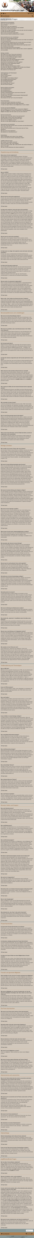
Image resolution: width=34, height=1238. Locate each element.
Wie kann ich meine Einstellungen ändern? (9, 38)
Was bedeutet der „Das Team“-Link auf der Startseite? (12, 97)
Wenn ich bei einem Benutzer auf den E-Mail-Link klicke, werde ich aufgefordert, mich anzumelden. (17, 49)
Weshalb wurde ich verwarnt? (7, 64)
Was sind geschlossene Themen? (7, 83)
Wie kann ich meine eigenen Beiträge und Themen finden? (12, 121)
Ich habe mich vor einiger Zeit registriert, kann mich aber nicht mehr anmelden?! (17, 30)
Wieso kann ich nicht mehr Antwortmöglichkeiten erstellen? (12, 59)
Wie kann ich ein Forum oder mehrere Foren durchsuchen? (13, 116)
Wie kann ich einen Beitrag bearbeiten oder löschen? (11, 55)
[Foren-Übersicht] (4, 4)
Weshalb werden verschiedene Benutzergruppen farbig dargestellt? (14, 95)
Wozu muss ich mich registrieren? (7, 23)
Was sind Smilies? (4, 76)
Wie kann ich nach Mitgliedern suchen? (8, 119)
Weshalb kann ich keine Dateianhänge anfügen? (10, 63)
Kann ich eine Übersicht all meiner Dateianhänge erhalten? (12, 137)
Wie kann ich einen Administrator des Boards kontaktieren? (12, 147)
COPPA (12, 213)
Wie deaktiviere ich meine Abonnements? (9, 131)
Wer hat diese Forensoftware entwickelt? (9, 142)
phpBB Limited (19, 379)
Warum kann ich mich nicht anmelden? (8, 28)
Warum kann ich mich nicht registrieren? (9, 26)
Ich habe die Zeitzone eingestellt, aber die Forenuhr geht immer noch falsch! (16, 42)
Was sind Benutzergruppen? (6, 91)
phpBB (12, 1236)
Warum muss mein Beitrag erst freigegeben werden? (11, 68)
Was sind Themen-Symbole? (6, 84)
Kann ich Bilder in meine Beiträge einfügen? (9, 77)
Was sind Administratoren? (6, 88)
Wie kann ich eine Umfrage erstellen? (8, 58)
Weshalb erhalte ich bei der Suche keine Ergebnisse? (11, 117)
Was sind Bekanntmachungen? (7, 80)
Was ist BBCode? (4, 74)
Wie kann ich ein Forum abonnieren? (8, 130)
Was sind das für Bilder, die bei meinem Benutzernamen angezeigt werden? (16, 44)
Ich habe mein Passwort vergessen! (8, 31)
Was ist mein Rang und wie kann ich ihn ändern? (10, 47)
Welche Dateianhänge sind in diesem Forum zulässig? (11, 136)
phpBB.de (29, 379)
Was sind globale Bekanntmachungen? (8, 79)
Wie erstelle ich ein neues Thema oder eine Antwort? (11, 54)
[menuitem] (4, 14)
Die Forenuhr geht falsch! (6, 41)
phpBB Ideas (4, 1180)
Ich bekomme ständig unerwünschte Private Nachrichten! (12, 103)
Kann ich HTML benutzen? (6, 75)
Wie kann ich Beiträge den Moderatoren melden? (10, 65)
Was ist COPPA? (4, 25)
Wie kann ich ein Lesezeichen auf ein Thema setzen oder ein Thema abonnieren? (14, 129)
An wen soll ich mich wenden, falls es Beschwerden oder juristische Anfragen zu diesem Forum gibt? (17, 145)
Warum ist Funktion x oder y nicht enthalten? (10, 143)
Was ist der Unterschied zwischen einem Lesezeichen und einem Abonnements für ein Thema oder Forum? (17, 126)
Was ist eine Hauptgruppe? (6, 96)
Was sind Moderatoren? (5, 90)
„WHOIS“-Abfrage (7, 1195)
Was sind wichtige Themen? (6, 81)
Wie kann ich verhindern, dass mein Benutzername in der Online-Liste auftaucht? (17, 39)
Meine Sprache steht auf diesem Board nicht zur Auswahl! (12, 43)
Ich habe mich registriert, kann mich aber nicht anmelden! (12, 27)
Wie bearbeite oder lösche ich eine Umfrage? (10, 60)
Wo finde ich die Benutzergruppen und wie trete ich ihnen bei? (13, 92)
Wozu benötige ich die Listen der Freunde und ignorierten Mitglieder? (14, 109)
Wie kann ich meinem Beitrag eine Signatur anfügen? (11, 56)
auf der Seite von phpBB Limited (12, 1169)
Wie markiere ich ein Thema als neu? (8, 69)
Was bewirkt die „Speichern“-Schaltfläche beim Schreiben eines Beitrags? (15, 67)
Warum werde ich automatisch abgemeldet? (9, 32)
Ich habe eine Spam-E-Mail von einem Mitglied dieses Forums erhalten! (15, 104)
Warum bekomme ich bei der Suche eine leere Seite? (11, 118)
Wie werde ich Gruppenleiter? (7, 93)
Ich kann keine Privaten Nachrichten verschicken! (11, 102)
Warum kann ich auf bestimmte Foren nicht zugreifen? (11, 62)
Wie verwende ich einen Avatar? (7, 46)
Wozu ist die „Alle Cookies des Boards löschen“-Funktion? (12, 34)
